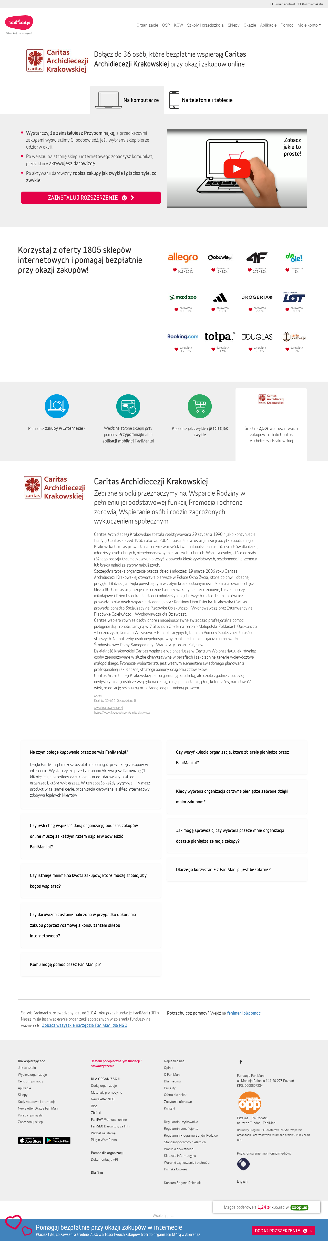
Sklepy (234, 25)
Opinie (168, 1067)
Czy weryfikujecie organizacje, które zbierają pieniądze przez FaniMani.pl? (232, 757)
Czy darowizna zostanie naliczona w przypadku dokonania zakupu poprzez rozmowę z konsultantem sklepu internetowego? (83, 925)
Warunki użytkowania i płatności (187, 1162)
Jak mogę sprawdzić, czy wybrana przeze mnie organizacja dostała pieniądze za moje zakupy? (230, 836)
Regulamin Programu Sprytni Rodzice (191, 1135)
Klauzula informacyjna (180, 1155)
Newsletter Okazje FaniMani (38, 1108)
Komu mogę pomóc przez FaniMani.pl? (65, 964)
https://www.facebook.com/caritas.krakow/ (122, 712)
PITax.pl (301, 1135)
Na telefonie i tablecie (207, 100)
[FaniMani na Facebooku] (239, 1062)
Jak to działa (27, 1067)
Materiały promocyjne (106, 1092)
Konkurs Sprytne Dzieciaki (182, 1182)
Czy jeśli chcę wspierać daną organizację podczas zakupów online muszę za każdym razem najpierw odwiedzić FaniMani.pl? (84, 836)
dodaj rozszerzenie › (283, 1230)
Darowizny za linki (110, 1126)
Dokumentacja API (104, 1159)
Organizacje (147, 25)
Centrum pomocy (30, 1081)
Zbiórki (96, 1112)
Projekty (170, 1088)
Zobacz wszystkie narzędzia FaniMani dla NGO (84, 1025)
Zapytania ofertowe (178, 1101)
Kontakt (169, 1108)
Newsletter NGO (103, 1099)
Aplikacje (268, 25)
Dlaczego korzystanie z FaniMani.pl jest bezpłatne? (223, 869)
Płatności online (109, 1119)
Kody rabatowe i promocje (37, 1101)
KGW (178, 25)
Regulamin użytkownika (181, 1122)
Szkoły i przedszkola (205, 25)
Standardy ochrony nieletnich (185, 1142)
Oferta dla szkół (175, 1094)
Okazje (250, 25)
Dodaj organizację (104, 1085)
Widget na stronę (103, 1133)
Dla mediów (172, 1081)
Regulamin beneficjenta (181, 1128)
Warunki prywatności (179, 1149)
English (242, 1181)
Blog (94, 1106)
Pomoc (287, 25)
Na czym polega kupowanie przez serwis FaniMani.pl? (79, 752)
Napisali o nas (174, 1061)
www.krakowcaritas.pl (108, 708)
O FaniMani (172, 1074)
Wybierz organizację (32, 1074)
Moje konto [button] (308, 25)
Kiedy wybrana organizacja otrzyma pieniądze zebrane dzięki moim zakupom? (232, 796)
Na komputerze (141, 100)
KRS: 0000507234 (250, 1085)
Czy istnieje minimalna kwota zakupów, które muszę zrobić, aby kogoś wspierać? (88, 881)
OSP (166, 25)
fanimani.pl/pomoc (244, 1012)
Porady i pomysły (30, 1115)
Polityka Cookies (176, 1169)
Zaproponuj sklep (30, 1122)
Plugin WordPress (104, 1139)
